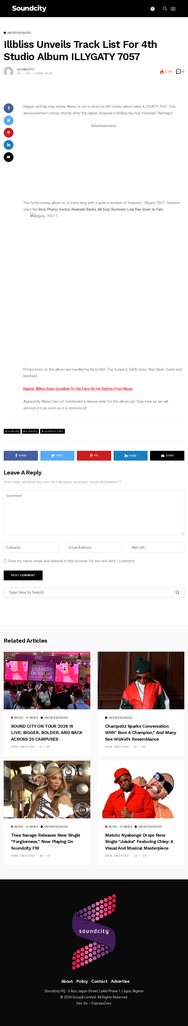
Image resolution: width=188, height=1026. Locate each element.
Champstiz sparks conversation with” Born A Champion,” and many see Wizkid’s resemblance (140, 733)
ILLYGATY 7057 (53, 431)
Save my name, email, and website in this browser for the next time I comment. (71, 561)
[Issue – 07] (94, 932)
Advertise (120, 981)
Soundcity (25, 69)
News (34, 718)
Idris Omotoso (23, 746)
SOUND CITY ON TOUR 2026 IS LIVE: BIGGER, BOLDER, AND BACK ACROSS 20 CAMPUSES (46, 733)
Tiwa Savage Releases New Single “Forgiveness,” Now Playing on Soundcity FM (45, 841)
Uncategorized (19, 33)
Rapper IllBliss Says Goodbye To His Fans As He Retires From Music (78, 389)
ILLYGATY (31, 431)
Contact (99, 981)
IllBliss (13, 431)
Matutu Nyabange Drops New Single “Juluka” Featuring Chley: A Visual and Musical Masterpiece (139, 841)
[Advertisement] (103, 163)
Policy (82, 981)
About (67, 981)
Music (19, 718)
